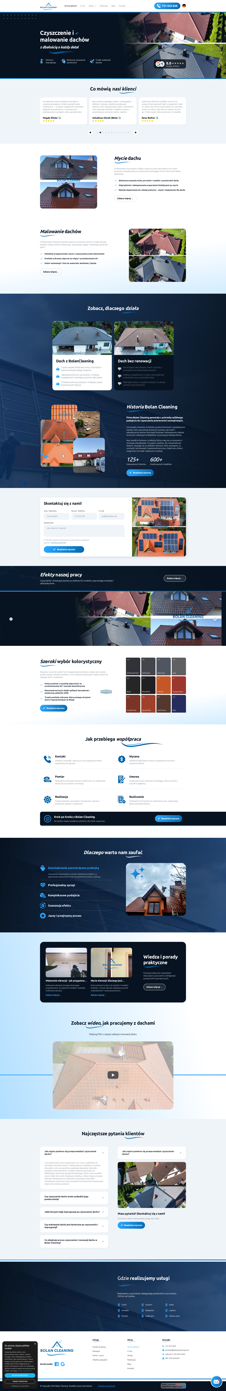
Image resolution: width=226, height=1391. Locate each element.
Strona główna (71, 6)
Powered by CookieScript (20, 1386)
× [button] (35, 1344)
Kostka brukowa (99, 1347)
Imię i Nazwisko (50, 511)
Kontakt (122, 6)
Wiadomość (48, 523)
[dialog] (20, 1365)
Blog (113, 6)
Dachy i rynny (98, 1355)
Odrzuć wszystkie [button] (20, 1381)
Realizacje (104, 6)
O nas (82, 6)
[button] (90, 132)
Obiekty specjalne (100, 1360)
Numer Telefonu (78, 511)
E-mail (101, 511)
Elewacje (96, 1351)
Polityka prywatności (106, 1386)
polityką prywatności (58, 543)
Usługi (91, 6)
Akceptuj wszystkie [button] (20, 1375)
